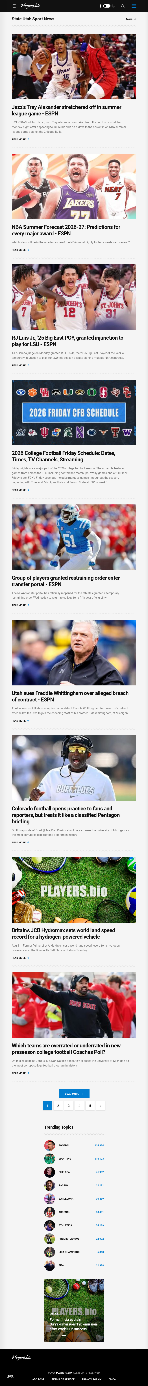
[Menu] (14, 6)
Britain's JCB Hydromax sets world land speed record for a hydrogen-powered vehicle (63, 933)
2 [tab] (58, 1335)
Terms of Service (63, 1379)
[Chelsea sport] (49, 1171)
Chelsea (64, 1172)
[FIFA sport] (49, 1265)
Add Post (38, 1379)
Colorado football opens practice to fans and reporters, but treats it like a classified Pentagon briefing (66, 815)
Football (65, 1145)
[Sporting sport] (49, 1158)
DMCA (112, 1379)
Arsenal (64, 1212)
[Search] (122, 6)
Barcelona (66, 1198)
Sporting (65, 1158)
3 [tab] (64, 1335)
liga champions (69, 1252)
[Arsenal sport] (49, 1211)
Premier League (69, 1238)
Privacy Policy (91, 1379)
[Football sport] (49, 1145)
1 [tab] (52, 1335)
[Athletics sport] (49, 1225)
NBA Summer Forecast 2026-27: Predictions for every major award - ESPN (66, 230)
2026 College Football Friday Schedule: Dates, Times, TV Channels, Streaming (63, 456)
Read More (19, 139)
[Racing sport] (49, 1185)
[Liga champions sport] (49, 1251)
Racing (63, 1185)
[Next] (100, 1105)
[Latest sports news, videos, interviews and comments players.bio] (30, 6)
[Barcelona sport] (49, 1198)
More (129, 19)
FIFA (61, 1265)
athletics (65, 1225)
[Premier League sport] (49, 1238)
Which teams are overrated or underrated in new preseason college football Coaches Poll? (66, 1048)
